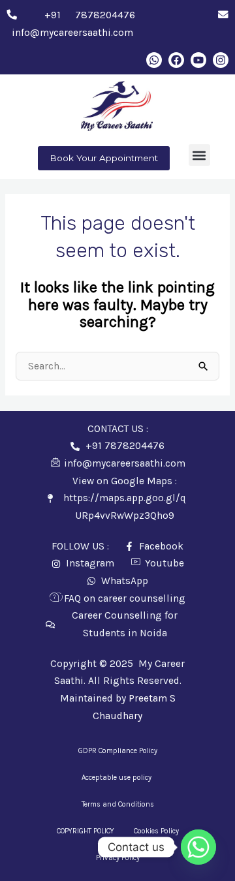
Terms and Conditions (118, 804)
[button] (199, 155)
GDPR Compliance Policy (117, 751)
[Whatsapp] (198, 847)
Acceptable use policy (117, 777)
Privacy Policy (118, 858)
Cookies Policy (156, 831)
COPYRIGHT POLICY (85, 831)
